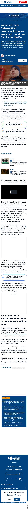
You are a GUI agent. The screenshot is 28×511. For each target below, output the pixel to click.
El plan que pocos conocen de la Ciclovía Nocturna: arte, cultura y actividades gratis (18, 173)
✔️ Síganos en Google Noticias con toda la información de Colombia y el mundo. (14, 277)
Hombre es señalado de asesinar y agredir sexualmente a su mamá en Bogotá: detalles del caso (18, 163)
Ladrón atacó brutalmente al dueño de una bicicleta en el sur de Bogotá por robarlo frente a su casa (14, 413)
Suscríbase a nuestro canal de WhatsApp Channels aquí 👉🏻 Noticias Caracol (14, 124)
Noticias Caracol (4, 21)
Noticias (11, 495)
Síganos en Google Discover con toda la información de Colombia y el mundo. (15, 131)
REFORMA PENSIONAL (12, 5)
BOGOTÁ (12, 158)
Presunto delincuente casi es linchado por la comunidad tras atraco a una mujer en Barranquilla (14, 403)
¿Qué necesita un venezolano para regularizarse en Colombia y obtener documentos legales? (13, 419)
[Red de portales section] (25, 484)
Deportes (19, 495)
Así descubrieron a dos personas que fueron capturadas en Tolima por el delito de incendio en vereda (14, 408)
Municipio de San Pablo (19, 367)
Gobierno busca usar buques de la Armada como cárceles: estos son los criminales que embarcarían (14, 424)
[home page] (14, 458)
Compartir (22, 60)
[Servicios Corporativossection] (25, 488)
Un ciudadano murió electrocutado (15, 334)
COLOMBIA (12, 21)
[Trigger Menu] (2, 2)
